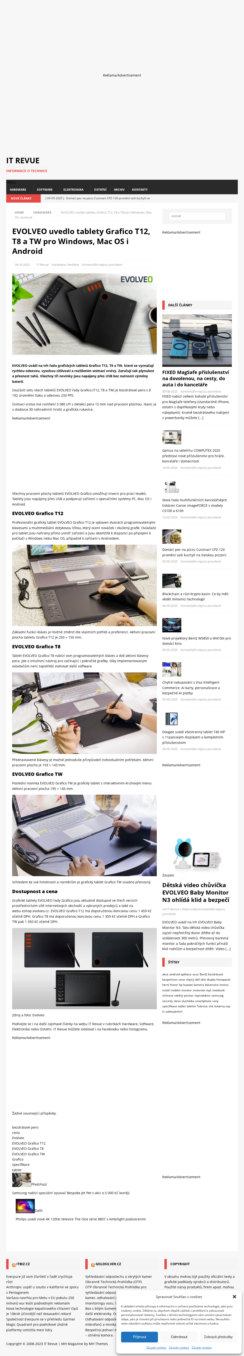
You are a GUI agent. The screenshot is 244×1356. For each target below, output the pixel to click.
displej (211, 979)
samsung (217, 995)
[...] (200, 417)
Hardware (18, 190)
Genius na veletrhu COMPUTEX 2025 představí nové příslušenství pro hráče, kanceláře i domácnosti (193, 455)
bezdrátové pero (25, 1127)
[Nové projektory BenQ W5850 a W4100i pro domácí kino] (197, 625)
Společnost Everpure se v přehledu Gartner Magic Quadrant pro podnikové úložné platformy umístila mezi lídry (40, 1324)
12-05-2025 (170, 517)
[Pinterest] (233, 198)
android (174, 974)
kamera (199, 985)
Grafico (67, 900)
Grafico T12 (75, 911)
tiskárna (219, 1006)
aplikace (186, 974)
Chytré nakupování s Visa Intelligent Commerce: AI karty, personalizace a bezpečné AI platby (191, 687)
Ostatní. (46, 1029)
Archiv (119, 190)
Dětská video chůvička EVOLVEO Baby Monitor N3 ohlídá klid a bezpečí (195, 892)
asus (196, 974)
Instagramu (138, 1029)
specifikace (21, 1164)
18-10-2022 (22, 264)
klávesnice (212, 985)
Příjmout (139, 1337)
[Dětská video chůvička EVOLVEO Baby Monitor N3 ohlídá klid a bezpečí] (197, 852)
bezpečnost (170, 979)
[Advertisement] (122, 33)
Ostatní (100, 190)
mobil (166, 990)
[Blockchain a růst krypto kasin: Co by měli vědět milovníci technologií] (197, 581)
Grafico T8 (40, 916)
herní (165, 985)
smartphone (203, 1001)
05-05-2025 (170, 650)
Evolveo (38, 1015)
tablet (16, 1170)
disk (203, 979)
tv (163, 1011)
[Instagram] (225, 198)
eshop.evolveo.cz (35, 911)
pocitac (188, 995)
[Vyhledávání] (197, 216)
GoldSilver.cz (108, 1264)
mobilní (175, 990)
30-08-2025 (170, 391)
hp (180, 985)
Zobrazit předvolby (218, 1337)
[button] (234, 1296)
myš (208, 990)
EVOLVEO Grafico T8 (28, 1148)
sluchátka (188, 1001)
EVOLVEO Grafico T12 (29, 1143)
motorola (199, 990)
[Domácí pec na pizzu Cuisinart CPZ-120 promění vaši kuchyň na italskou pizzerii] (197, 536)
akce (165, 974)
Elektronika (73, 190)
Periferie (73, 264)
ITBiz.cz (23, 1264)
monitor (186, 990)
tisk (211, 1006)
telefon (191, 1006)
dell (197, 979)
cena (16, 1132)
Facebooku (110, 1029)
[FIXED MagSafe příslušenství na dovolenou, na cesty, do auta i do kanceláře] (197, 340)
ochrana (167, 995)
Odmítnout (179, 1337)
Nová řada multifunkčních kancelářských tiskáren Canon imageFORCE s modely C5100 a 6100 (194, 505)
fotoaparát (223, 979)
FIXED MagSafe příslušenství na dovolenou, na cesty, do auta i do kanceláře (195, 378)
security (167, 1001)
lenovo (224, 985)
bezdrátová (215, 974)
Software (45, 190)
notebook (218, 990)
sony (215, 1001)
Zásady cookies (156, 1348)
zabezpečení (174, 1011)
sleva (177, 1001)
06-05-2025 (170, 606)
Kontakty (139, 190)
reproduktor (202, 995)
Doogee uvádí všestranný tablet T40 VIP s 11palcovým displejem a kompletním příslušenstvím (193, 737)
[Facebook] (217, 198)
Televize (202, 1006)
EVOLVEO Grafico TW (28, 1154)
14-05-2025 (170, 468)
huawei (188, 985)
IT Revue (42, 264)
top (228, 1006)
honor (174, 985)
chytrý (190, 979)
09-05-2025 (170, 561)
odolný (178, 995)
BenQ (203, 974)
